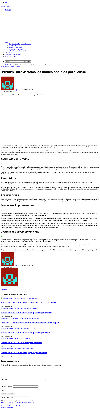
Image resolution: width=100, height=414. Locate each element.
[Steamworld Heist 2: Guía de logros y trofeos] (15, 338)
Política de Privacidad (27, 402)
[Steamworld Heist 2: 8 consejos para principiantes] (17, 348)
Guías (6, 42)
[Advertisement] (50, 26)
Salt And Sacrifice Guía (16, 49)
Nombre (3, 383)
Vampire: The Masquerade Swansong (20, 44)
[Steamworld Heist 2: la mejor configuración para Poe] (18, 328)
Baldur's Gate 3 (9, 65)
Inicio (2, 65)
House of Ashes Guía (15, 47)
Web (2, 390)
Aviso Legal (5, 402)
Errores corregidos (10, 56)
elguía (17, 90)
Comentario (5, 379)
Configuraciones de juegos (13, 54)
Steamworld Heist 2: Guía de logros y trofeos (21, 342)
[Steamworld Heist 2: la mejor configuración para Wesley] (19, 308)
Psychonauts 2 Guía (15, 45)
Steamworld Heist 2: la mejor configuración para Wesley (27, 312)
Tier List (7, 53)
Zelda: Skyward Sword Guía (17, 51)
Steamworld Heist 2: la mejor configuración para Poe (25, 332)
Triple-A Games (15, 67)
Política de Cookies (15, 402)
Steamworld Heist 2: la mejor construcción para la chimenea (29, 302)
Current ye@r (5, 397)
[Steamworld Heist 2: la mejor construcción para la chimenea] (20, 298)
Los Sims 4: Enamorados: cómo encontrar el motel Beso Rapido (30, 322)
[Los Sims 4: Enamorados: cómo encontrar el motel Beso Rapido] (21, 318)
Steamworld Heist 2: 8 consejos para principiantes (24, 352)
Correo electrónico (6, 386)
